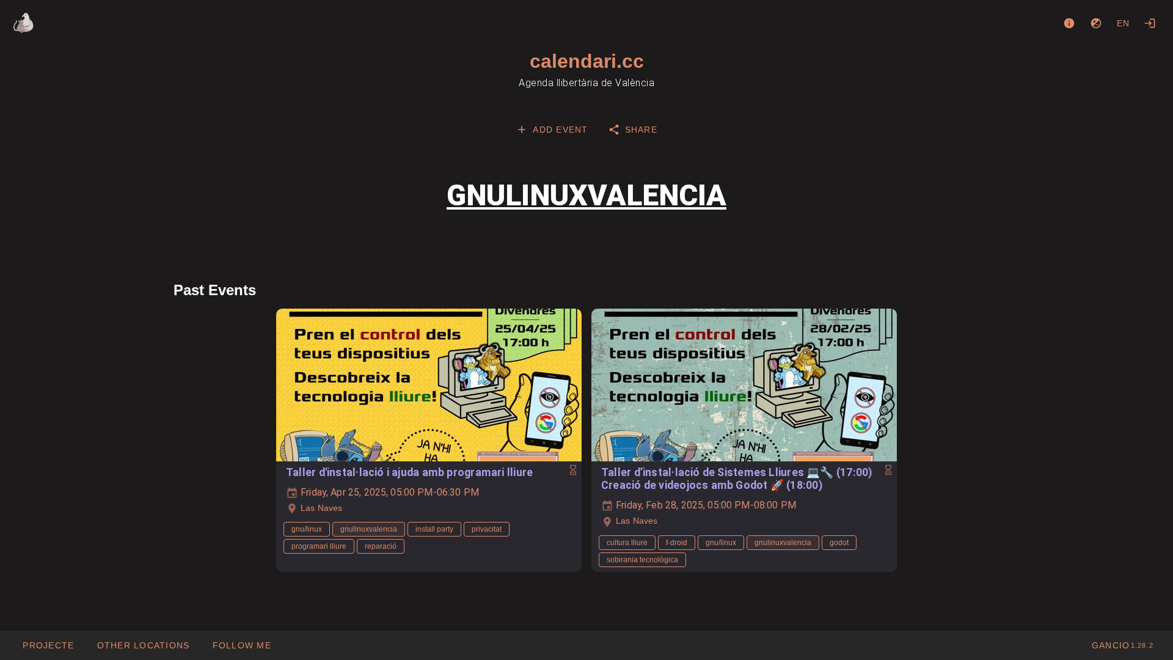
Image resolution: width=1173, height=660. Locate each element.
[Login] (1149, 23)
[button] (142, 645)
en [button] (1123, 23)
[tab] (551, 130)
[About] (1069, 23)
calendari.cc (587, 61)
